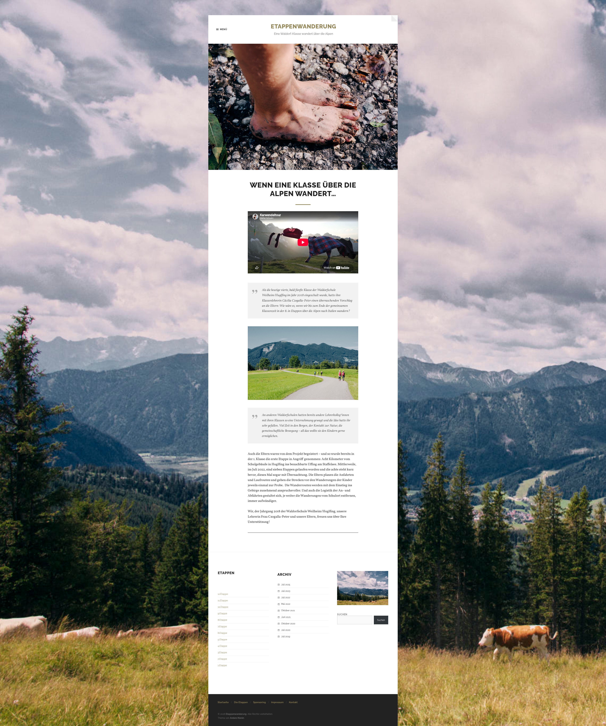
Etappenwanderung (303, 26)
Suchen (342, 614)
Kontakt (293, 702)
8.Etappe (222, 619)
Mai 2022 (285, 604)
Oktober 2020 (288, 623)
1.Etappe (222, 665)
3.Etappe (222, 652)
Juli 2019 (285, 636)
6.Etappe (222, 633)
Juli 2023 (285, 591)
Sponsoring (259, 702)
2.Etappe (222, 658)
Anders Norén (237, 718)
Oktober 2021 (288, 610)
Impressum (277, 702)
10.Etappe (223, 607)
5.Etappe (222, 639)
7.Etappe (222, 626)
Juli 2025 (285, 584)
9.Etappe (222, 613)
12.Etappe (223, 594)
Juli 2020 (285, 630)
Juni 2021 (286, 617)
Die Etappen (241, 702)
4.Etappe (222, 646)
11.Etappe (223, 600)
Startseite (223, 702)
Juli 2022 (285, 597)
